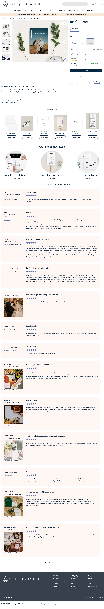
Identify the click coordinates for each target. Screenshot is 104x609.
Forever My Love (7, 425)
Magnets (73, 43)
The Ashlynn (6, 389)
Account (90, 578)
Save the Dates (11, 18)
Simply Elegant (7, 460)
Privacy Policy (52, 604)
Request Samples (92, 586)
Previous (6, 22)
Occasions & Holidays (44, 10)
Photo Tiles (72, 10)
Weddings (28, 10)
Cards (81, 43)
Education (56, 586)
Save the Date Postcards (25, 18)
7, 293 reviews (84, 32)
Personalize (86, 70)
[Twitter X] (5, 597)
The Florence (6, 329)
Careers (73, 586)
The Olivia (6, 350)
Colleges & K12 (87, 10)
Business (60, 10)
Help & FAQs (91, 583)
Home (3, 18)
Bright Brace (6, 199)
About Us (73, 578)
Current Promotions (76, 588)
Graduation (15, 10)
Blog (72, 583)
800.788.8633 (89, 597)
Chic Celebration (7, 552)
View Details (97, 83)
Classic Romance (7, 271)
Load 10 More (51, 562)
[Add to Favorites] (61, 23)
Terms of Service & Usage (39, 604)
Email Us (100, 597)
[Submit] (89, 4)
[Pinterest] (9, 597)
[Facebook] (7, 597)
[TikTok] (2, 597)
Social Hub (73, 581)
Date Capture (7, 475)
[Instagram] (12, 597)
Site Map (61, 604)
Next (6, 61)
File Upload (91, 581)
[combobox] (76, 4)
